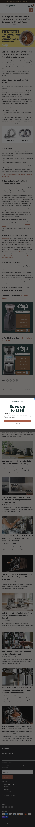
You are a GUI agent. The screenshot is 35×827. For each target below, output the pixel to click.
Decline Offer (17, 423)
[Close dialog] (34, 399)
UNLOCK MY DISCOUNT (17, 421)
